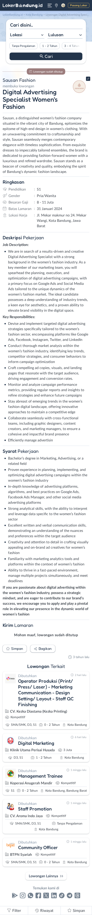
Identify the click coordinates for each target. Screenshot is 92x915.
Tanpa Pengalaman (23, 46)
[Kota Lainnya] (56, 5)
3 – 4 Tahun (71, 46)
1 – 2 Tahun (49, 46)
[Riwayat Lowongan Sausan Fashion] (79, 94)
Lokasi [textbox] (16, 34)
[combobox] (26, 35)
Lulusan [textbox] (55, 34)
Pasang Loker (78, 5)
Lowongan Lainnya (43, 876)
